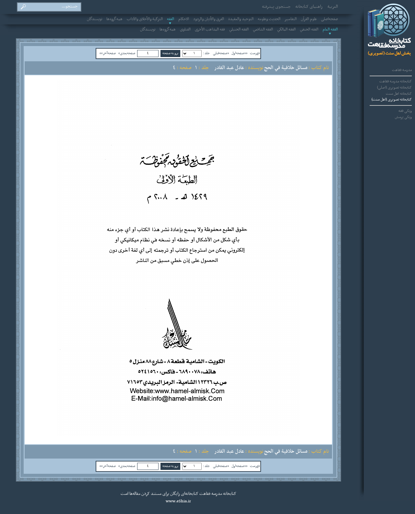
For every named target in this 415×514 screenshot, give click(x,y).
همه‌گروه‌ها (114, 19)
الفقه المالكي (286, 29)
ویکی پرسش (403, 117)
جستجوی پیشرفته (276, 6)
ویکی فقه (405, 111)
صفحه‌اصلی (329, 19)
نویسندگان (94, 19)
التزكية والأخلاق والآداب (145, 19)
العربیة (332, 6)
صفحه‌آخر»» (108, 53)
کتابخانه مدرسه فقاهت (395, 81)
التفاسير (291, 19)
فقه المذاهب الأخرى (210, 29)
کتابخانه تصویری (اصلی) (394, 87)
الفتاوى (185, 29)
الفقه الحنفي (309, 29)
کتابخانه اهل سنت (399, 93)
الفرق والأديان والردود (208, 19)
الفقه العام (330, 29)
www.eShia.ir (178, 501)
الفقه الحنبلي (239, 29)
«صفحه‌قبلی (221, 53)
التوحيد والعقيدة (241, 19)
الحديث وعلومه (269, 19)
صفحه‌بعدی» (126, 53)
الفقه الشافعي (263, 29)
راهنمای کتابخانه (309, 6)
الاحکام (183, 19)
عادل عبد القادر (229, 68)
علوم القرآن (309, 19)
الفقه (170, 19)
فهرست (255, 53)
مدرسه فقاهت (402, 70)
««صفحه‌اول (239, 53)
